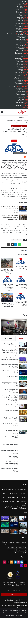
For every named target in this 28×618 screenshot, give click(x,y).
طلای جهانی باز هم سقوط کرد (11, 410)
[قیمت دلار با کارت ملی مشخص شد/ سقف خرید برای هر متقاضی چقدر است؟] (23, 384)
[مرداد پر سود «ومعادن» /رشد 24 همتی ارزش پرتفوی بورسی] (23, 366)
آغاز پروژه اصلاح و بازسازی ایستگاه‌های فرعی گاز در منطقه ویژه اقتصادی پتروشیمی (7, 286)
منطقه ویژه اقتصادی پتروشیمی (17, 239)
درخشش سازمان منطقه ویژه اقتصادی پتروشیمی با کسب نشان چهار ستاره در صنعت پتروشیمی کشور (10, 217)
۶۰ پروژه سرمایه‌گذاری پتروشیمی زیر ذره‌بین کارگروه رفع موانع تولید (21, 285)
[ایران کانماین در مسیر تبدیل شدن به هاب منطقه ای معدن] (23, 391)
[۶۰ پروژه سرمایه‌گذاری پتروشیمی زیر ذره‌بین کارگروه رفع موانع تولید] (21, 279)
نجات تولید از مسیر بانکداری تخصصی (10, 444)
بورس (17, 545)
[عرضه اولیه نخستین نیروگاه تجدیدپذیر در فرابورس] (23, 472)
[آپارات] (4, 562)
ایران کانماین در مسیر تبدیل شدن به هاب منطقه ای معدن (10, 390)
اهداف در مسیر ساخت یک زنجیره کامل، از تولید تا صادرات (11, 343)
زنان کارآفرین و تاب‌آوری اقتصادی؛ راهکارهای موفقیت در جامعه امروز (10, 462)
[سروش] (8, 562)
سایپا (25, 547)
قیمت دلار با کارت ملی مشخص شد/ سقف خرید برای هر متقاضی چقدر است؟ (10, 383)
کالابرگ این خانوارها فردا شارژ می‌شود (10, 424)
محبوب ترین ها (8, 338)
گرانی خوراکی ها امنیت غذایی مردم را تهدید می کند (10, 436)
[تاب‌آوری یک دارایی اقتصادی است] (23, 457)
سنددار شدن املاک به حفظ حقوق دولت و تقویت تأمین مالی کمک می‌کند (9, 358)
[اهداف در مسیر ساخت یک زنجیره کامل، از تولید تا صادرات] (23, 344)
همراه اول (17, 552)
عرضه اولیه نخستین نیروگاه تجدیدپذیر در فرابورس (9, 469)
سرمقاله (20, 547)
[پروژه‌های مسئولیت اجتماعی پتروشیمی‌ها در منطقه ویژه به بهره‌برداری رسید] (21, 296)
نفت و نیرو (14, 126)
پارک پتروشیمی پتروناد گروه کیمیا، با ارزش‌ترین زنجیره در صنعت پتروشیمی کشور (7, 305)
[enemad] (18, 579)
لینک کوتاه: (25, 120)
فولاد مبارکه (24, 550)
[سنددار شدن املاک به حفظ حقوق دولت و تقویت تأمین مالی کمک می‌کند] (23, 360)
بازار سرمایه (11, 542)
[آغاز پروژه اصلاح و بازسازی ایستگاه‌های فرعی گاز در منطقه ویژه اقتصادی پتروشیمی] (7, 279)
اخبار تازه (21, 338)
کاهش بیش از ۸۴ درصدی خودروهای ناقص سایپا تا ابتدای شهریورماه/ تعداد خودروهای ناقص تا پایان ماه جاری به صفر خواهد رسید (10, 351)
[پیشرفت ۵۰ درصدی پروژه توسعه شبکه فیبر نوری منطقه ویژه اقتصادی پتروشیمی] (7, 262)
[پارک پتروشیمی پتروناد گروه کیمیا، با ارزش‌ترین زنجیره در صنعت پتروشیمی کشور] (7, 297)
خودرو (9, 545)
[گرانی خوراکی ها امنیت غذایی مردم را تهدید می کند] (23, 439)
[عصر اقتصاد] (22, 112)
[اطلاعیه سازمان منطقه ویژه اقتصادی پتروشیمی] (21, 261)
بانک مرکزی (5, 542)
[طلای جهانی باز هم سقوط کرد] (23, 412)
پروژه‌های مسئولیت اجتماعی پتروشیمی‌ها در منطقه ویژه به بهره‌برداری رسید (21, 302)
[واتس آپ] (19, 244)
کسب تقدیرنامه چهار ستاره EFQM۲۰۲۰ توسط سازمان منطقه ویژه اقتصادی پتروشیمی (9, 208)
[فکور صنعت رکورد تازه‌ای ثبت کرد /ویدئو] (23, 432)
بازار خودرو (17, 542)
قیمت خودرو (11, 550)
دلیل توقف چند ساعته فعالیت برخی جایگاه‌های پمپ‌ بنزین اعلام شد (10, 417)
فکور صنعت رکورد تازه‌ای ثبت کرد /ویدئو (15, 333)
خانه (25, 123)
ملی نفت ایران (23, 552)
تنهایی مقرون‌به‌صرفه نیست (12, 405)
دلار (5, 545)
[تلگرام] (15, 244)
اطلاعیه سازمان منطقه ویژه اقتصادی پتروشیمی (21, 267)
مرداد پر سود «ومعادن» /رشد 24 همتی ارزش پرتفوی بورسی (9, 365)
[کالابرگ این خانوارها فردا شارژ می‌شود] (23, 425)
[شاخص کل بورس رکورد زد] (23, 378)
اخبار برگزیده (24, 542)
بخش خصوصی (23, 545)
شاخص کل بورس (14, 547)
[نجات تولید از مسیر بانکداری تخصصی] (23, 446)
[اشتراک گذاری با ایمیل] (12, 244)
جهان (13, 545)
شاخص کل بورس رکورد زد (12, 376)
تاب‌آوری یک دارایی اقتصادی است (10, 456)
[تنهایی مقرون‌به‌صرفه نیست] (23, 406)
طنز (8, 547)
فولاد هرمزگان (17, 550)
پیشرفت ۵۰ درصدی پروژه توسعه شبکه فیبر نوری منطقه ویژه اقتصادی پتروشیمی (7, 270)
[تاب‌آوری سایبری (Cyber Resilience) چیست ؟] (23, 372)
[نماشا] (25, 565)
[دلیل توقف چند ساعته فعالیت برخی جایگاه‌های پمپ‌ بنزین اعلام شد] (23, 419)
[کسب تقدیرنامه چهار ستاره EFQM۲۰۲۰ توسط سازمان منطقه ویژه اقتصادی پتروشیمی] (23, 209)
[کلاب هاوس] (21, 565)
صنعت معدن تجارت (19, 123)
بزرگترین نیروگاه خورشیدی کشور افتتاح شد (9, 451)
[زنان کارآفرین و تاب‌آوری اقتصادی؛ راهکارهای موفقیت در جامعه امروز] (23, 464)
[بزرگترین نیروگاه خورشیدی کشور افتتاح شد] (23, 452)
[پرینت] (8, 244)
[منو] (2, 112)
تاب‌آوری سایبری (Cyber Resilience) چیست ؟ (10, 371)
